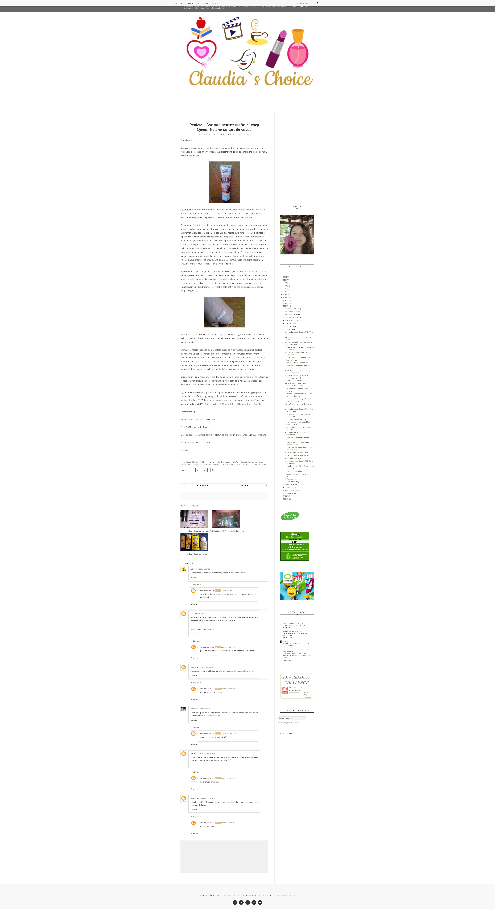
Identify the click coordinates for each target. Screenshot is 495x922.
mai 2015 (288, 329)
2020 (285, 291)
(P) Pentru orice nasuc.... (293, 380)
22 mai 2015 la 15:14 (228, 823)
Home (176, 3)
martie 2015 (289, 487)
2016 (285, 303)
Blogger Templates (284, 895)
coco (193, 709)
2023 (285, 283)
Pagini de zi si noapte (292, 631)
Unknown (195, 667)
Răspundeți (194, 577)
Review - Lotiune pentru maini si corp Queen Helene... (298, 448)
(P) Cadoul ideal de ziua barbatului (297, 455)
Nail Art (191, 3)
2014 (285, 496)
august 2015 (290, 320)
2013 (285, 499)
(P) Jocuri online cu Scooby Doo (296, 362)
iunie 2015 (289, 326)
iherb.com (229, 380)
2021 (285, 288)
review (204, 464)
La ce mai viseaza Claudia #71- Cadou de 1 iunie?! (296, 376)
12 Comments (244, 134)
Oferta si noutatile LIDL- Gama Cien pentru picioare (298, 343)
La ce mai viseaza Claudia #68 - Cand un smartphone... (298, 462)
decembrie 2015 (291, 309)
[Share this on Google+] (205, 470)
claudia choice (191, 462)
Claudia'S (292, 688)
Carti (198, 3)
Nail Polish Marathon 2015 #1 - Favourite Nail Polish (296, 384)
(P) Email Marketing (291, 482)
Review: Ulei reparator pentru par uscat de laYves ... (297, 400)
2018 (285, 297)
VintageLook (288, 641)
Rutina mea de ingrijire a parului (296, 419)
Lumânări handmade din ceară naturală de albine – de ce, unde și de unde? (297, 656)
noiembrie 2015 (291, 312)
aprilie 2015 (289, 484)
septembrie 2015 (291, 317)
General (206, 3)
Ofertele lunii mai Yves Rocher (296, 452)
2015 (285, 306)
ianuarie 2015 (290, 493)
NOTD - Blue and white (293, 458)
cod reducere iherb (207, 462)
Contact (214, 3)
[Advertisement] (297, 156)
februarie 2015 (291, 490)
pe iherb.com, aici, (205, 434)
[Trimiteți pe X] (197, 470)
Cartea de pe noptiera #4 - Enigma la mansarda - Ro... (298, 443)
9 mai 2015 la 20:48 (203, 709)
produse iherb (194, 464)
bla (192, 613)
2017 (285, 300)
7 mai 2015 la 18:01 (207, 667)
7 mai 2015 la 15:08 (201, 613)
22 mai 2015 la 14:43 (228, 590)
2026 (285, 277)
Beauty (183, 3)
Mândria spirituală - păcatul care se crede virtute (296, 644)
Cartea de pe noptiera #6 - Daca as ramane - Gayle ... (298, 394)
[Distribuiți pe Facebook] (190, 470)
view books (308, 697)
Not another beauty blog (293, 623)
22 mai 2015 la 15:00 (228, 689)
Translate (296, 723)
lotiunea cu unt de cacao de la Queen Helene (224, 259)
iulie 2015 (288, 323)
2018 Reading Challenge (296, 679)
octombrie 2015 (291, 314)
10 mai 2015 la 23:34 (207, 798)
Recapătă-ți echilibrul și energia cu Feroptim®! (296, 634)
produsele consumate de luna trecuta (214, 365)
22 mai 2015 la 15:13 (228, 778)
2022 (285, 286)
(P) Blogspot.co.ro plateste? (295, 471)
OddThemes (263, 895)
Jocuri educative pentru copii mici (295, 625)
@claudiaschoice (287, 733)
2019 (285, 294)
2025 (285, 280)
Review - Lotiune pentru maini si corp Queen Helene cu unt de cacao (237, 464)
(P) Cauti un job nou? (292, 479)
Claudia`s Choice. (231, 895)
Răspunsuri (197, 585)
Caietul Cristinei (289, 652)
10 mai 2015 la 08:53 (207, 753)
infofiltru (195, 753)
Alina (193, 569)
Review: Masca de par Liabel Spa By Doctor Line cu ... (298, 423)
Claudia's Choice (207, 590)
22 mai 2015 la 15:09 (228, 733)
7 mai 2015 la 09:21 (203, 569)
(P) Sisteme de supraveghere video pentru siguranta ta (298, 371)
